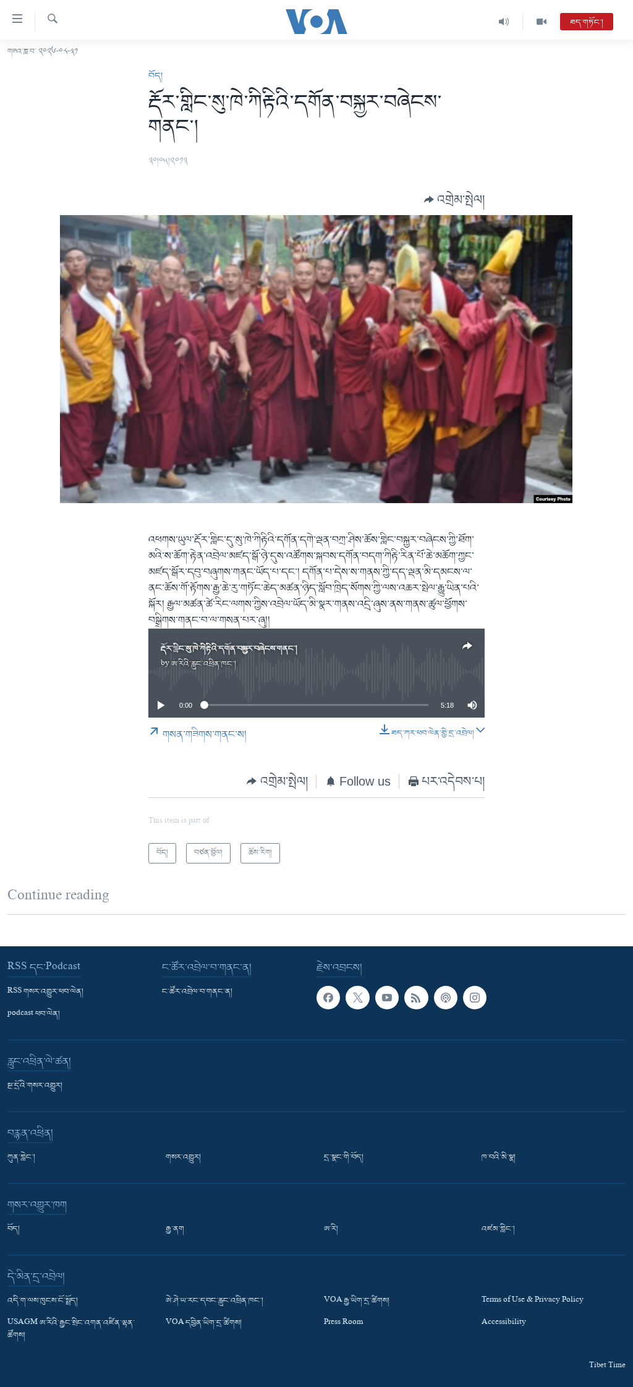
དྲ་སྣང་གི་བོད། (343, 1158)
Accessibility (504, 1323)
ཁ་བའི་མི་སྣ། (499, 1158)
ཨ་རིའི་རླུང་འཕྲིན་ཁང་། (203, 664)
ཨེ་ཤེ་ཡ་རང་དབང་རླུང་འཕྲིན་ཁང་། (214, 1301)
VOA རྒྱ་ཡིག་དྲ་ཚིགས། (356, 1301)
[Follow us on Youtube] (387, 997)
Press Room (343, 1323)
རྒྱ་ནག (175, 1229)
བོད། (155, 76)
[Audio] (504, 21)
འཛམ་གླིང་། (498, 1229)
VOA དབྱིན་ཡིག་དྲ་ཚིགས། (204, 1323)
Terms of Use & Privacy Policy (533, 1301)
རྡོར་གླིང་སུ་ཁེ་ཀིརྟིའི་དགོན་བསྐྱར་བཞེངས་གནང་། (229, 648)
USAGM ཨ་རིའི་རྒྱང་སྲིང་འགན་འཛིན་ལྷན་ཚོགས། (71, 1329)
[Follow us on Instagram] (474, 997)
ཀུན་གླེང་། (21, 1158)
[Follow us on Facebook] (328, 997)
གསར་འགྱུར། (183, 1158)
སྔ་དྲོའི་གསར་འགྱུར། (34, 1086)
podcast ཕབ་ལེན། (33, 1014)
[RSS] (416, 997)
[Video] (541, 21)
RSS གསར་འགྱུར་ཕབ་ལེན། (45, 992)
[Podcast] (445, 997)
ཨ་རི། (331, 1229)
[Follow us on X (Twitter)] (357, 997)
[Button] (454, 199)
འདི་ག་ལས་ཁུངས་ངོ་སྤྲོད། (42, 1301)
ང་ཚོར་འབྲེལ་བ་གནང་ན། (197, 992)
